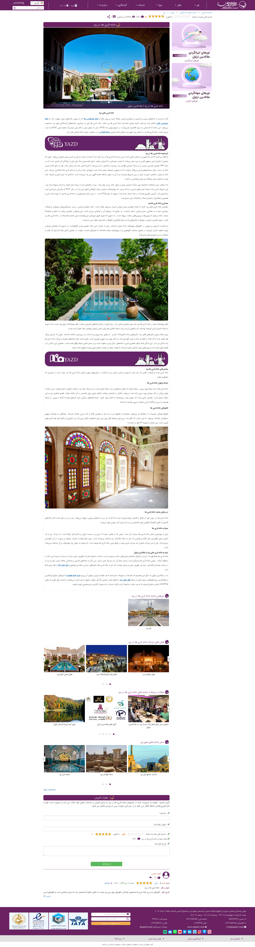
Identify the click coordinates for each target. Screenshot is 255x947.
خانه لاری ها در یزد (104, 25)
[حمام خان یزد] (64, 763)
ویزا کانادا (118, 939)
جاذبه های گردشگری (188, 12)
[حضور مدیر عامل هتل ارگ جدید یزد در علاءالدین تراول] (149, 713)
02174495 (18, 3)
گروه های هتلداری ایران (106, 724)
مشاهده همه (49, 790)
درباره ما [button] (103, 5)
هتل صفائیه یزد (148, 674)
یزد (164, 12)
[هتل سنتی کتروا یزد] (64, 663)
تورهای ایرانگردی (192, 60)
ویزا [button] (160, 5)
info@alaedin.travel (235, 927)
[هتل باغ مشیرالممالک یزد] (106, 663)
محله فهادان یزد (106, 774)
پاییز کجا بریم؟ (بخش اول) (64, 724)
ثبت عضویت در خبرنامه (111, 923)
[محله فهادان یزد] (106, 763)
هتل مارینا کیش (154, 939)
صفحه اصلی (207, 12)
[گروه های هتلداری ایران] (106, 713)
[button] (110, 684)
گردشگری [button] (122, 5)
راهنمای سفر (235, 939)
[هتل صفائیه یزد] (149, 663)
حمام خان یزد (64, 774)
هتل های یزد (125, 580)
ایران (172, 12)
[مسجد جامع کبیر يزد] (149, 763)
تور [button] (197, 5)
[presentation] (169, 658)
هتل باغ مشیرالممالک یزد (106, 674)
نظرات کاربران (101, 798)
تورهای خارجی (192, 101)
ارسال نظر (106, 864)
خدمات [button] (141, 5)
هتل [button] (178, 5)
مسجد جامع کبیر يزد (148, 774)
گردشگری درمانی (194, 939)
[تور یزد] (149, 617)
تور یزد (148, 628)
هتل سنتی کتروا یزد (64, 674)
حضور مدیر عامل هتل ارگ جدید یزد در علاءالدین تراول (149, 726)
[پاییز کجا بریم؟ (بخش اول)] (64, 713)
